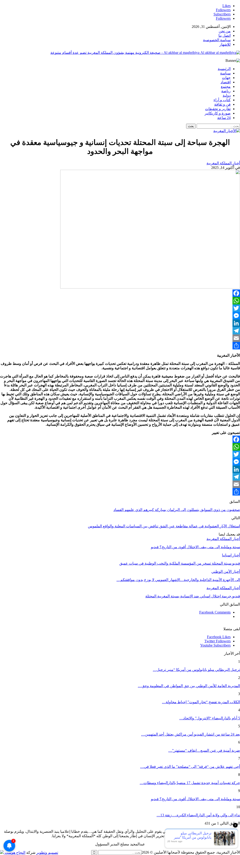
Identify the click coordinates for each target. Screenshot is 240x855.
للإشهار (225, 44)
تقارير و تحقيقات (218, 109)
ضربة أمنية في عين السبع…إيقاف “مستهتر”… (204, 750)
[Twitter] (120, 308)
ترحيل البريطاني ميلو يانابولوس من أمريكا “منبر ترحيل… (196, 670)
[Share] (120, 345)
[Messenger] (120, 315)
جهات (226, 78)
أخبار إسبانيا (231, 555)
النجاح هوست (14, 853)
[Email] (120, 338)
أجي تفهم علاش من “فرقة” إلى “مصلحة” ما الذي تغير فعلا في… (190, 767)
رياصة (226, 91)
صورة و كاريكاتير (218, 113)
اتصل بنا (224, 35)
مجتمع (226, 87)
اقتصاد (226, 82)
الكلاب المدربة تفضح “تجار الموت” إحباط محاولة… (201, 702)
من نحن (225, 31)
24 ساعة (224, 118)
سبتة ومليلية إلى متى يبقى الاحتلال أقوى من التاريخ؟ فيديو (195, 799)
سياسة (225, 73)
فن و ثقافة (222, 104)
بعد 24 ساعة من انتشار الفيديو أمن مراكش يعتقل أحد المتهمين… (190, 734)
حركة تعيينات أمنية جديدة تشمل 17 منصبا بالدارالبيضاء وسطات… (190, 783)
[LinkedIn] (120, 323)
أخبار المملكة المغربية (223, 163)
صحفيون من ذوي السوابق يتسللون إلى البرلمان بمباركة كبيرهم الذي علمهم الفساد (176, 510)
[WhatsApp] (120, 300)
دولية (227, 95)
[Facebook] (120, 293)
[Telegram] (120, 330)
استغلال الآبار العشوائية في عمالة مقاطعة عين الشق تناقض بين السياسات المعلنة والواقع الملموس (164, 526)
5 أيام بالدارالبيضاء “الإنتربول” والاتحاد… (209, 718)
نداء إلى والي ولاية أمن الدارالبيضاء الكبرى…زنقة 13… (198, 815)
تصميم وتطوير (47, 853)
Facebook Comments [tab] (215, 612)
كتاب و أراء (222, 100)
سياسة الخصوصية (217, 40)
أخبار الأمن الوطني (225, 572)
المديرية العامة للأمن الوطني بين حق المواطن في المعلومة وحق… (189, 686)
